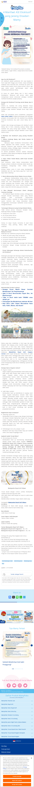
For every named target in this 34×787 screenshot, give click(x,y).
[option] (17, 648)
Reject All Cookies (17, 780)
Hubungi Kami (5, 749)
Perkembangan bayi (28, 561)
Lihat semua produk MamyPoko (16, 697)
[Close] (31, 758)
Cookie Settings (17, 776)
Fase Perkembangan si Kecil (7, 561)
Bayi (3, 563)
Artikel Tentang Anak (18, 561)
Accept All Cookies (17, 784)
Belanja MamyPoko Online (1, 21)
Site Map (4, 746)
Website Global (5, 752)
